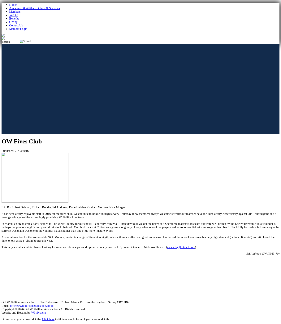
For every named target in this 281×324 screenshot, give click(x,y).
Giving (13, 22)
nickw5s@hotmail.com (181, 247)
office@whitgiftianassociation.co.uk (32, 305)
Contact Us (16, 25)
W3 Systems (38, 312)
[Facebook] (3, 35)
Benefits (14, 18)
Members (14, 11)
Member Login (18, 28)
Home (13, 4)
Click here (48, 319)
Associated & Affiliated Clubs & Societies (34, 8)
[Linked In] (3, 38)
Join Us (13, 15)
